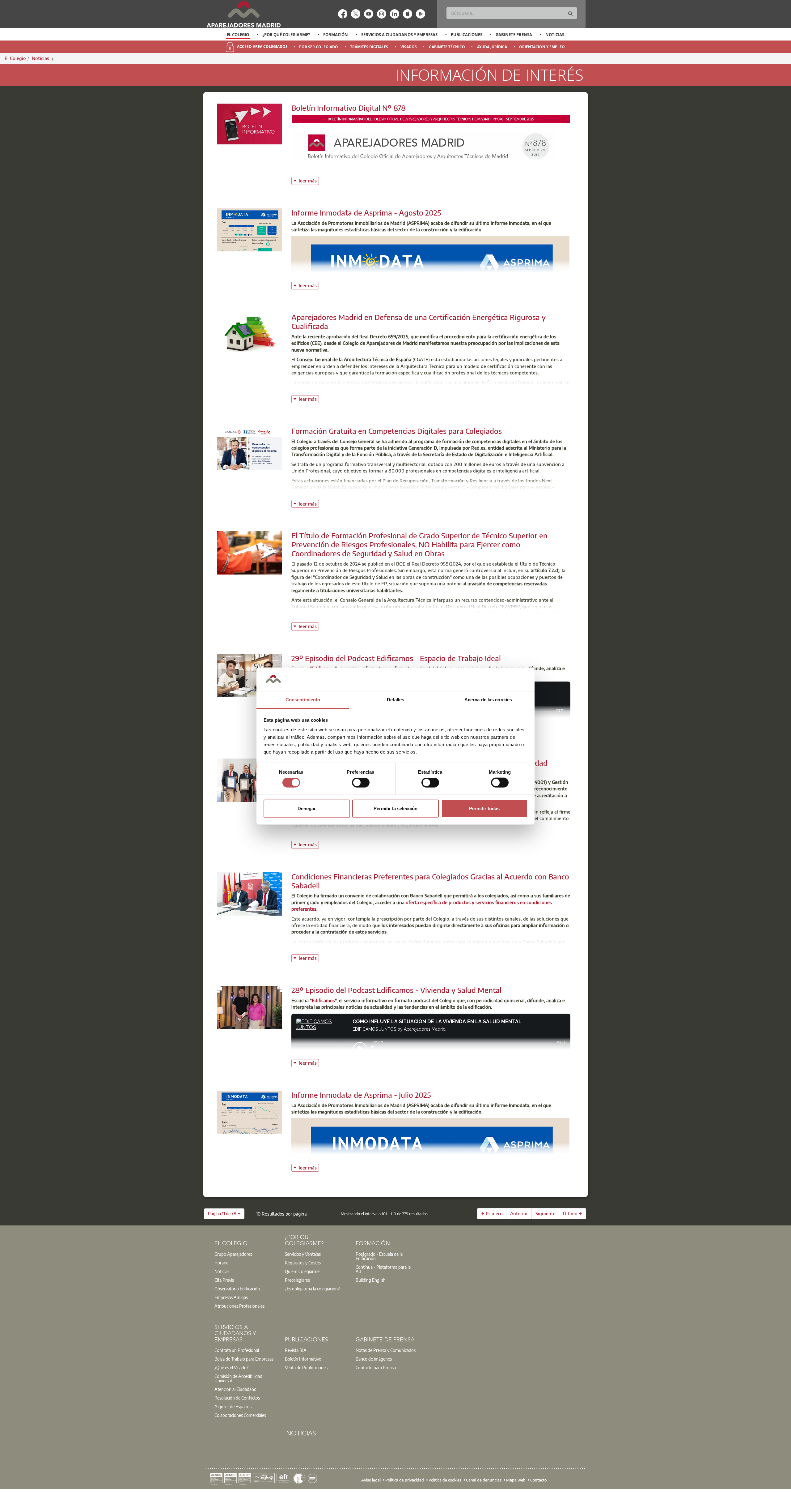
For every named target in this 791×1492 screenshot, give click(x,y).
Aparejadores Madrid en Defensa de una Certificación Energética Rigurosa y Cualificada (418, 321)
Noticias (554, 34)
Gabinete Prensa (514, 34)
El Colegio (238, 34)
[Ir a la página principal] (243, 14)
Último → (572, 1213)
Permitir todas (484, 808)
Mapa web (516, 1479)
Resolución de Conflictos (237, 1397)
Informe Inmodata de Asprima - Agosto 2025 (366, 212)
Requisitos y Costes (303, 1262)
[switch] (361, 783)
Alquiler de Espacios (233, 1406)
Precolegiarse (297, 1280)
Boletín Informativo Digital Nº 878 (348, 107)
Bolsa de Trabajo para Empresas (243, 1359)
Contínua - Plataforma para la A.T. (383, 1269)
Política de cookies (445, 1479)
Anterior (519, 1213)
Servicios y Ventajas (303, 1254)
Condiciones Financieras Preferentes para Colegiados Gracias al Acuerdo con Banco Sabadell (430, 881)
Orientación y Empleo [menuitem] (542, 46)
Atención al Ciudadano (235, 1389)
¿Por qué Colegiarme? (286, 34)
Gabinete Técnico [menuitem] (447, 46)
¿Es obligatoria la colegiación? (312, 1288)
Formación (335, 34)
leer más (309, 180)
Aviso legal (371, 1479)
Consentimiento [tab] (303, 699)
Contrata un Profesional (236, 1350)
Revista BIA (296, 1350)
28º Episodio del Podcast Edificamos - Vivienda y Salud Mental (396, 989)
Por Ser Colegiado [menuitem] (318, 46)
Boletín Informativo (303, 1359)
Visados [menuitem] (408, 46)
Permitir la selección (395, 808)
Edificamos (323, 1000)
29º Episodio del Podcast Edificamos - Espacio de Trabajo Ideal (396, 658)
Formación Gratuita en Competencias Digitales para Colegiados (396, 430)
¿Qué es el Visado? (231, 1367)
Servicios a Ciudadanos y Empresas (399, 34)
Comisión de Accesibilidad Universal (238, 1378)
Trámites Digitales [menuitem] (369, 46)
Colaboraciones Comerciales (240, 1415)
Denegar (307, 808)
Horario (221, 1262)
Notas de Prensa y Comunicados (386, 1350)
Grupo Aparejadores (233, 1254)
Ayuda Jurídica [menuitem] (492, 46)
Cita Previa (224, 1280)
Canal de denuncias (483, 1479)
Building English (371, 1280)
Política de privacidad (404, 1479)
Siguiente (545, 1213)
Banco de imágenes (374, 1359)
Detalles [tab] (395, 699)
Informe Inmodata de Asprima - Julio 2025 (361, 1094)
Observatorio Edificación (237, 1288)
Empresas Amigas (231, 1297)
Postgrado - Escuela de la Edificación (379, 1256)
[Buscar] (570, 14)
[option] (238, 34)
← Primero (492, 1213)
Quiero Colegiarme (302, 1271)
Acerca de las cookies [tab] (488, 699)
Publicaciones (466, 34)
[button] (224, 1213)
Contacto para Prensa (376, 1367)
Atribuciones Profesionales (239, 1306)
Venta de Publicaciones (306, 1367)
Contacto (538, 1479)
